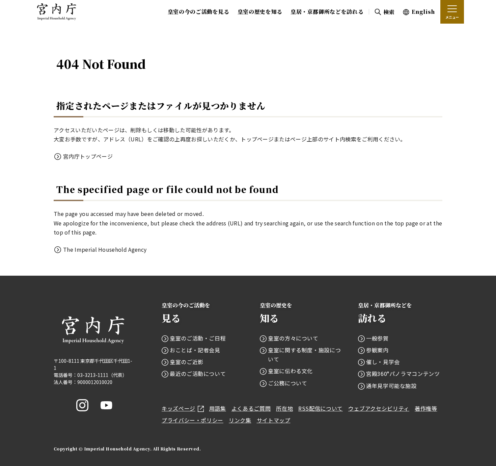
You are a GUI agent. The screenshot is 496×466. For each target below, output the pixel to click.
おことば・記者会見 (195, 350)
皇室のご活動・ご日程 (198, 338)
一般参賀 (377, 338)
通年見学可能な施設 (391, 386)
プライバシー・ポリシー (192, 420)
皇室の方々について (293, 338)
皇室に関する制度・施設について (304, 354)
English (423, 12)
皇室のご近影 (186, 362)
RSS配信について (320, 408)
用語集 (217, 408)
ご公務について (287, 383)
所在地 (284, 408)
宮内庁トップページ (88, 156)
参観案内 (377, 350)
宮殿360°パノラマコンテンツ (403, 373)
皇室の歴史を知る (260, 12)
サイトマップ (274, 420)
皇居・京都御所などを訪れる (327, 12)
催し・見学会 (383, 362)
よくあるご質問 (251, 408)
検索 (388, 12)
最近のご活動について (198, 373)
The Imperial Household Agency (104, 249)
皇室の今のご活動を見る (198, 12)
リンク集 (240, 420)
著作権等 (426, 408)
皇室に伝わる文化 (290, 371)
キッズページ (178, 408)
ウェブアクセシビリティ (378, 408)
